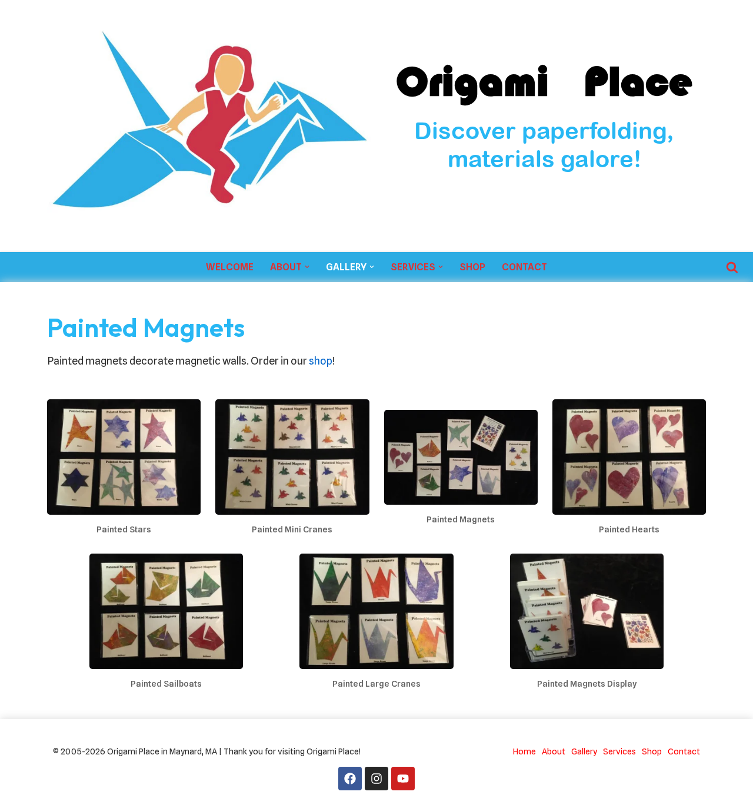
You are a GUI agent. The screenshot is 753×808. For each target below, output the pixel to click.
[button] (307, 266)
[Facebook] (350, 778)
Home (524, 751)
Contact (524, 267)
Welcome (230, 267)
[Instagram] (376, 778)
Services (619, 751)
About (553, 751)
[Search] (732, 267)
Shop (472, 267)
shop (320, 361)
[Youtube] (403, 778)
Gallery (584, 751)
